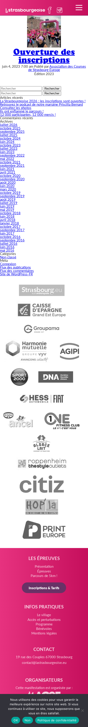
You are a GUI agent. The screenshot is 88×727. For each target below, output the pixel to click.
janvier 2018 (9, 223)
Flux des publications (15, 267)
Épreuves (44, 571)
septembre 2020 (12, 178)
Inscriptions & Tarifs (44, 587)
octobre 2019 (10, 192)
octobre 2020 (10, 175)
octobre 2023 (10, 145)
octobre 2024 (10, 138)
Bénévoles (44, 628)
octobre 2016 (10, 236)
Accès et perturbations (44, 619)
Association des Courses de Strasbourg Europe (57, 68)
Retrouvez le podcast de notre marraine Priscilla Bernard (41, 104)
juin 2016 (7, 246)
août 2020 (8, 182)
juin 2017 (7, 233)
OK (16, 720)
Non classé (8, 257)
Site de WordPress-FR (16, 274)
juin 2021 (7, 168)
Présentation (44, 566)
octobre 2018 (10, 212)
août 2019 (8, 199)
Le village (44, 614)
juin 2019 (7, 206)
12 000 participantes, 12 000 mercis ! (28, 114)
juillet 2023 (8, 148)
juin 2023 (7, 151)
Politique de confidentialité (57, 720)
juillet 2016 (8, 243)
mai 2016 (7, 250)
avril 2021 (7, 172)
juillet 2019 (8, 202)
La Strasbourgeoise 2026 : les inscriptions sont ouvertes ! (43, 100)
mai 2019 (7, 209)
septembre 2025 (12, 131)
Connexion (8, 263)
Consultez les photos (15, 107)
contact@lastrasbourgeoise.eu (44, 662)
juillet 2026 (8, 124)
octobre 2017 (10, 226)
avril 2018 (7, 219)
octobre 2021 (10, 162)
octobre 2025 (10, 128)
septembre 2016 (12, 240)
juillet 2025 (8, 134)
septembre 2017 (12, 229)
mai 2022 (7, 158)
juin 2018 (7, 216)
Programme (44, 624)
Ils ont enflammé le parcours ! (22, 111)
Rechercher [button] (51, 88)
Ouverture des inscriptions (44, 55)
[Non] (82, 710)
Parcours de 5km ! (44, 575)
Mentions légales (44, 633)
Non (28, 720)
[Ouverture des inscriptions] (44, 46)
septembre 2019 (12, 195)
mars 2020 (8, 189)
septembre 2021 (12, 165)
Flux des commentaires (17, 270)
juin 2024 (7, 141)
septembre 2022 (12, 155)
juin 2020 (7, 185)
